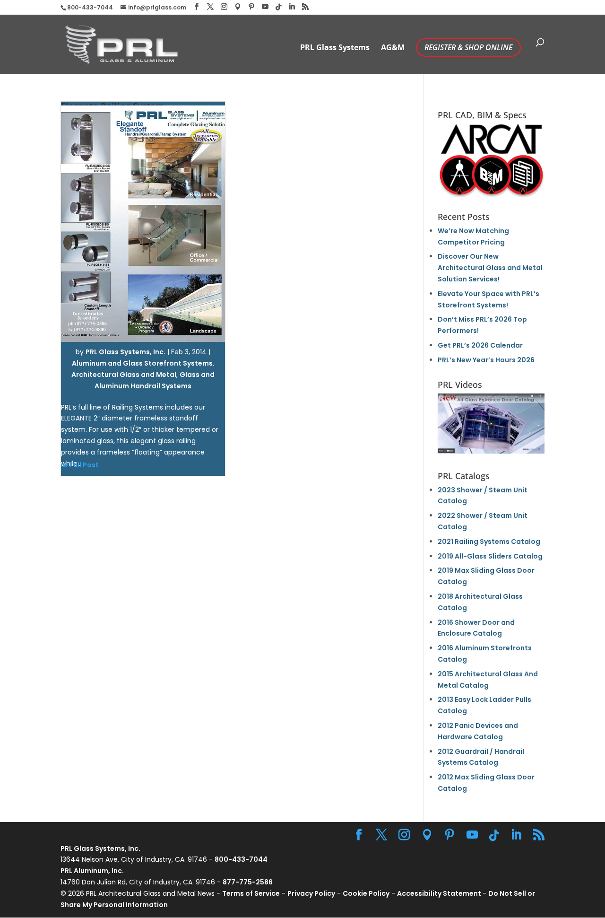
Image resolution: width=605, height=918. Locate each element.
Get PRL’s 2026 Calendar (480, 345)
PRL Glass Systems (335, 48)
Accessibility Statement (440, 893)
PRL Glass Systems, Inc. (125, 352)
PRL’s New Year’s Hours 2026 (486, 360)
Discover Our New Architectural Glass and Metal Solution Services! (490, 268)
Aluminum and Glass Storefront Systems (142, 363)
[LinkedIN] (291, 6)
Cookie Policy (366, 893)
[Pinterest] (251, 6)
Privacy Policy (311, 893)
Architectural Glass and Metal (123, 374)
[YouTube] (265, 6)
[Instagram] (224, 6)
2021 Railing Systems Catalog (489, 541)
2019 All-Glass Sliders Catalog (490, 556)
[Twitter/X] (210, 6)
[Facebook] (196, 6)
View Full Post (75, 465)
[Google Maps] (237, 6)
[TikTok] (278, 7)
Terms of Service (251, 893)
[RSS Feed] (305, 6)
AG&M (393, 48)
